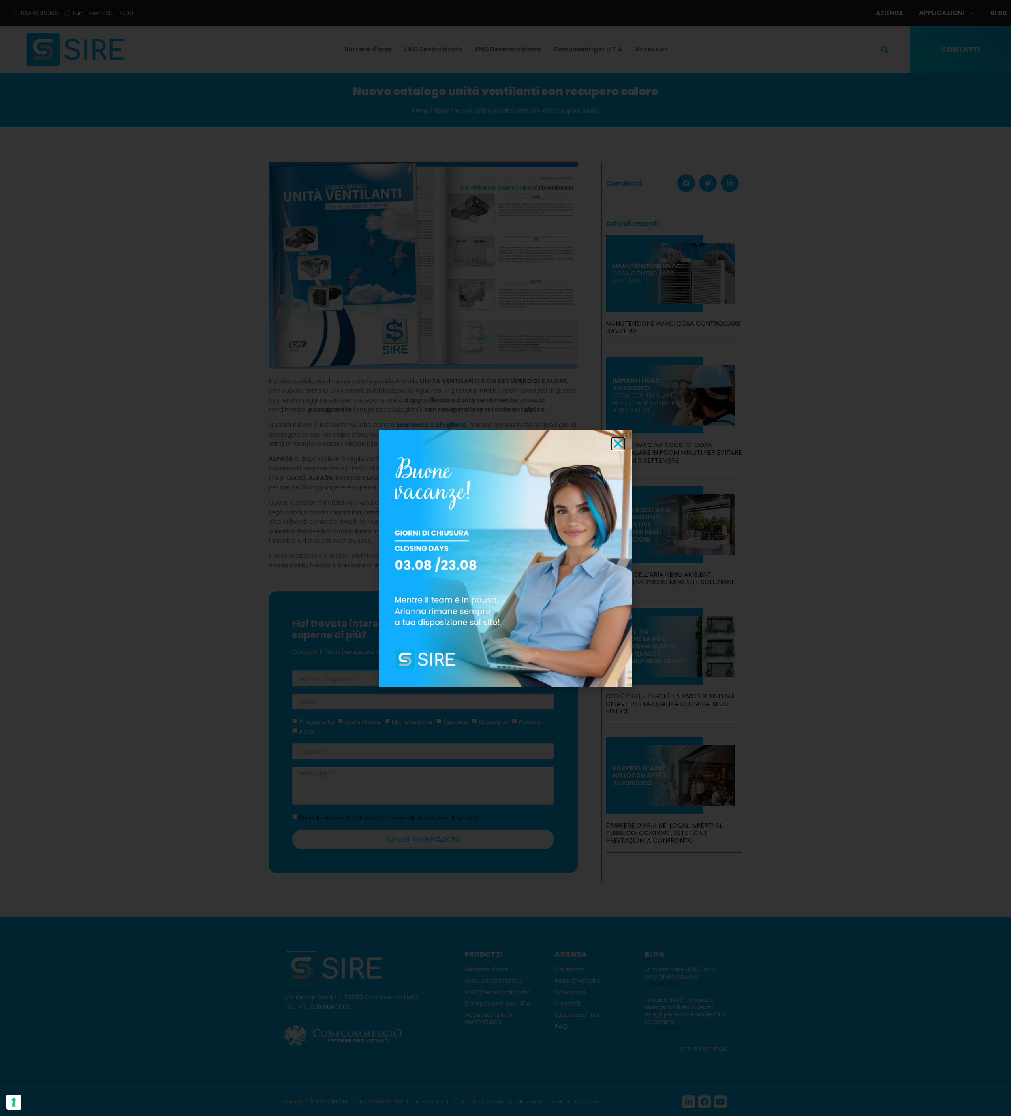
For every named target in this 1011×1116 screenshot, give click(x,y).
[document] (505, 558)
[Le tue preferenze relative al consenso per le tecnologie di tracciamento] (13, 1102)
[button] (618, 444)
